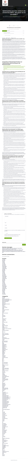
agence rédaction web (5, 301)
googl (3, 342)
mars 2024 (3, 283)
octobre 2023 (4, 287)
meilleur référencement (5, 368)
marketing (3, 366)
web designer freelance (5, 445)
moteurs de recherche (5, 370)
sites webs (3, 433)
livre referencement (5, 363)
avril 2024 (3, 282)
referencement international (6, 398)
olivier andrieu (4, 377)
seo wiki (3, 419)
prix (2, 391)
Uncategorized (4, 441)
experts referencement (5, 334)
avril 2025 (3, 272)
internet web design (5, 357)
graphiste (3, 353)
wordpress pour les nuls (5, 451)
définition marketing (5, 325)
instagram (3, 356)
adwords (3, 298)
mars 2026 (3, 263)
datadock (3, 324)
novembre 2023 (4, 286)
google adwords (4, 345)
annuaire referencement (5, 309)
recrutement (4, 392)
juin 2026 (3, 261)
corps (3, 321)
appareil (3, 311)
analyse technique (4, 307)
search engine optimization (6, 409)
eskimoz (3, 329)
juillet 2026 (3, 260)
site (2, 422)
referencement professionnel (6, 404)
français (3, 339)
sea (2, 408)
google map (3, 347)
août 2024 (3, 279)
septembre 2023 (4, 288)
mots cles (3, 371)
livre (2, 361)
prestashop (3, 389)
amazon (3, 305)
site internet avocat (5, 426)
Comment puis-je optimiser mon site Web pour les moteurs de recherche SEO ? (12, 65)
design (3, 326)
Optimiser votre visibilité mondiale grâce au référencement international (12, 250)
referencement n (4, 400)
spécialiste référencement (6, 438)
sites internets (4, 432)
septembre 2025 (4, 268)
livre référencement (5, 362)
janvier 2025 (4, 275)
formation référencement (5, 338)
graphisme (3, 352)
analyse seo (3, 306)
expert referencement (5, 333)
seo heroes (3, 414)
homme (3, 354)
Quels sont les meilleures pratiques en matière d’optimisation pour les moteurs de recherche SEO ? (14, 66)
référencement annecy (5, 395)
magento (3, 365)
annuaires (3, 310)
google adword (4, 344)
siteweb (3, 434)
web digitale (4, 446)
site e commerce (4, 424)
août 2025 (3, 269)
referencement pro (4, 403)
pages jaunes (4, 384)
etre (2, 331)
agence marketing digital (5, 300)
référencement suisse (5, 405)
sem (2, 410)
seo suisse (3, 417)
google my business (5, 349)
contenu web (4, 320)
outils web (3, 380)
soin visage (3, 436)
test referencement (5, 440)
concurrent (3, 319)
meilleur (3, 367)
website (3, 448)
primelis (3, 390)
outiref (3, 381)
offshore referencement (5, 376)
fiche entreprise (4, 337)
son (2, 437)
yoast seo (3, 454)
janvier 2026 (4, 265)
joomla (3, 359)
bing (2, 314)
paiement (3, 386)
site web (3, 429)
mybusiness (3, 372)
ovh (2, 382)
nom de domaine (4, 375)
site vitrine (3, 428)
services (3, 420)
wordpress (3, 450)
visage (3, 442)
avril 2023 (3, 292)
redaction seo (4, 393)
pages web (3, 385)
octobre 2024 (4, 277)
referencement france (5, 396)
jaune (3, 358)
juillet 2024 (3, 280)
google (3, 343)
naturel (3, 373)
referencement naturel (5, 401)
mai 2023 (3, 291)
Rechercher (4, 242)
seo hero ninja (4, 413)
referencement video (5, 406)
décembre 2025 (4, 266)
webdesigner (4, 447)
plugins (3, 387)
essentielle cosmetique (5, 330)
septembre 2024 (4, 278)
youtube (3, 455)
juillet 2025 (3, 270)
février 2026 (4, 264)
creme (3, 323)
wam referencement (5, 443)
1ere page (3, 297)
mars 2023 (3, 293)
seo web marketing (4, 418)
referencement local (5, 399)
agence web (3, 303)
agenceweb (3, 304)
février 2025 (4, 274)
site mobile (3, 427)
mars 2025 (3, 273)
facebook (3, 335)
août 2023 (3, 289)
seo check (3, 412)
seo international (4, 415)
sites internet (4, 431)
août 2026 (3, 259)
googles (3, 351)
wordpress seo (4, 452)
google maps (4, 348)
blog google (3, 316)
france (3, 340)
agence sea (3, 302)
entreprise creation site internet (6, 328)
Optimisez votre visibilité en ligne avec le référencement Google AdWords (12, 248)
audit (3, 312)
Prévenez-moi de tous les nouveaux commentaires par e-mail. (12, 234)
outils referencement (5, 379)
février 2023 (4, 294)
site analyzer (4, 423)
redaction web (4, 394)
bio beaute (3, 315)
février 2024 (4, 284)
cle (2, 317)
